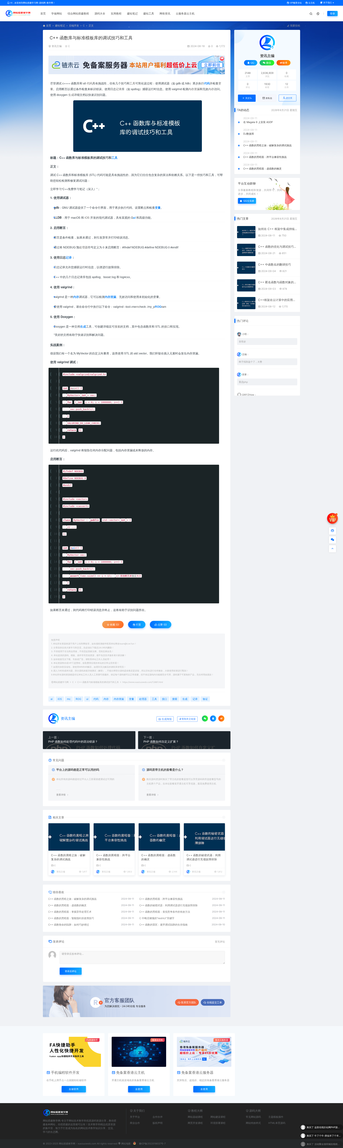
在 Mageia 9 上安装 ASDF (258, 122)
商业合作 (135, 1122)
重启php (243, 382)
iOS (87, 217)
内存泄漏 (194, 89)
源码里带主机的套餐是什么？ (165, 769)
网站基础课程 (195, 1116)
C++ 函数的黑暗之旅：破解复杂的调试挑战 (68, 857)
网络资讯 (165, 13)
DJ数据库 (248, 133)
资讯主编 (57, 46)
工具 (132, 83)
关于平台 (135, 1116)
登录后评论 (70, 971)
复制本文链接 (189, 719)
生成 (71, 95)
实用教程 (116, 13)
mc (138, 307)
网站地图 (126, 1143)
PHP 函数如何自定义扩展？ (161, 741)
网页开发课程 (195, 1122)
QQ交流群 (248, 200)
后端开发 (74, 25)
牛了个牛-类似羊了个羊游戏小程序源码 (327, 1125)
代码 (89, 83)
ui (87, 698)
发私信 (269, 98)
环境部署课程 (217, 1122)
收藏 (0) (114, 624)
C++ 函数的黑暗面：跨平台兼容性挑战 (113, 857)
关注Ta (248, 98)
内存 (211, 89)
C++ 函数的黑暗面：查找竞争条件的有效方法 (164, 911)
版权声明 (158, 1122)
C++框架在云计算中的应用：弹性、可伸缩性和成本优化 (277, 300)
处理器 (83, 247)
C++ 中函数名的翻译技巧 (274, 264)
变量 (131, 698)
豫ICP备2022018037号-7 (152, 1143)
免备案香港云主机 (130, 1072)
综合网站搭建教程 (78, 13)
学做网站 (56, 13)
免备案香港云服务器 (197, 1072)
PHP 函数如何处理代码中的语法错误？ (73, 741)
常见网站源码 (253, 1116)
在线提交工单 (214, 1002)
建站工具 (148, 13)
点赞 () (162, 624)
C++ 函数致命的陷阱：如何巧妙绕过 (68, 924)
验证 (134, 576)
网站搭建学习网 (61, 682)
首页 (43, 13)
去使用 (139, 1089)
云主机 (311, 2)
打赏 (138, 624)
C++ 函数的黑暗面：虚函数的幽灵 (158, 857)
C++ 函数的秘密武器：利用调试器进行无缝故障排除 (204, 857)
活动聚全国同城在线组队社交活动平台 (327, 1134)
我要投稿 (294, 25)
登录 (332, 13)
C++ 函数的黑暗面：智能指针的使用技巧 (71, 918)
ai (73, 388)
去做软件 (74, 1089)
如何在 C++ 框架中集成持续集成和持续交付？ (277, 229)
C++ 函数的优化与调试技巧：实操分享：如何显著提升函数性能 (277, 246)
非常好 (242, 341)
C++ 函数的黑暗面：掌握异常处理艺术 (69, 911)
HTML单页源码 (276, 1122)
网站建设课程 (217, 1116)
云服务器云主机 (185, 13)
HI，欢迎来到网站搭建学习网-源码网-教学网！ (32, 2)
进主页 (289, 98)
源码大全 (100, 13)
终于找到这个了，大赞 (250, 361)
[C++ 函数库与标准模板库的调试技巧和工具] (137, 126)
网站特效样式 (253, 1122)
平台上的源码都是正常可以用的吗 (77, 769)
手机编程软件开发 (65, 1072)
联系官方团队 (188, 1002)
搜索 (117, 326)
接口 (167, 326)
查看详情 (61, 794)
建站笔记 (132, 13)
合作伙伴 (158, 1116)
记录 (119, 89)
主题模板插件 (275, 1116)
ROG (78, 698)
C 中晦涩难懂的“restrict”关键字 (156, 918)
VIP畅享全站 (295, 2)
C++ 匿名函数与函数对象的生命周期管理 (277, 282)
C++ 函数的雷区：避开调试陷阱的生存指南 (163, 924)
